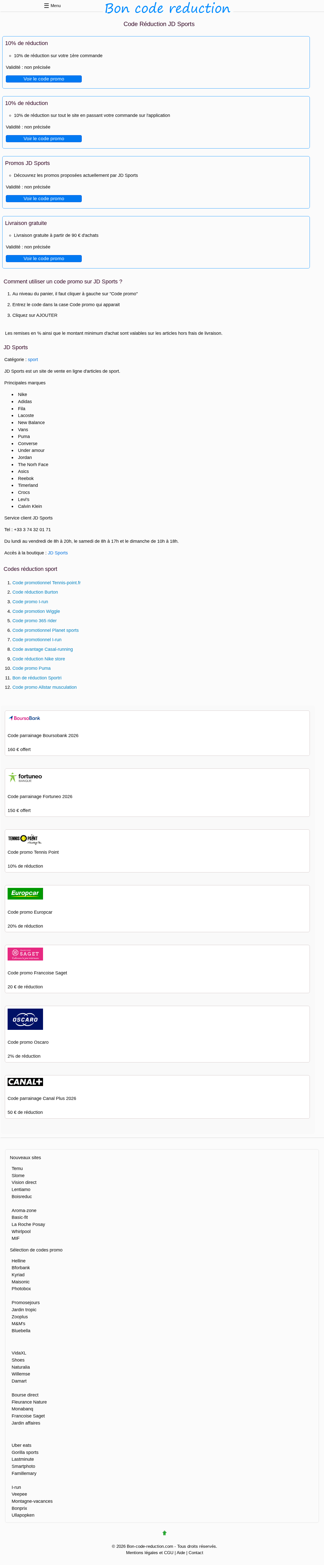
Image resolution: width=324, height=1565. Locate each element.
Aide (181, 1552)
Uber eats (21, 1445)
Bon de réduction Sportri (37, 677)
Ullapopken (23, 1515)
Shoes (18, 1360)
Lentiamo (21, 1189)
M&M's (18, 1323)
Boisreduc (22, 1196)
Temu (17, 1168)
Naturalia (21, 1367)
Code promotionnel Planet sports (45, 630)
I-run (16, 1487)
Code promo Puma (31, 668)
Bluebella (21, 1330)
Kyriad (18, 1274)
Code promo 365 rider (34, 620)
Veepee (19, 1494)
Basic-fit (20, 1217)
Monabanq (22, 1408)
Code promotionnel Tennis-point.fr (46, 582)
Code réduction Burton (35, 592)
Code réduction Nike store (38, 658)
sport (33, 359)
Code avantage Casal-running (42, 649)
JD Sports (58, 552)
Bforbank (21, 1267)
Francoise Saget (28, 1415)
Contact (196, 1552)
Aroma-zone (24, 1210)
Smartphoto (23, 1466)
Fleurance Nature (29, 1402)
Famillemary (24, 1473)
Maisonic (21, 1281)
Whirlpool (21, 1231)
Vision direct (24, 1182)
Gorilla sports (25, 1452)
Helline (19, 1260)
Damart (19, 1381)
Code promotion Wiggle (36, 611)
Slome (18, 1175)
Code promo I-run (30, 601)
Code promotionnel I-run (37, 639)
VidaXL (19, 1352)
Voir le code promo (44, 78)
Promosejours (26, 1302)
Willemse (21, 1373)
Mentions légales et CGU (149, 1552)
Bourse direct (25, 1394)
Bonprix (19, 1508)
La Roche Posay (28, 1224)
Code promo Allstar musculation (44, 687)
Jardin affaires (26, 1423)
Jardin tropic (24, 1309)
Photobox (21, 1288)
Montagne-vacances (32, 1501)
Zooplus (20, 1316)
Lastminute (23, 1459)
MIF (15, 1238)
